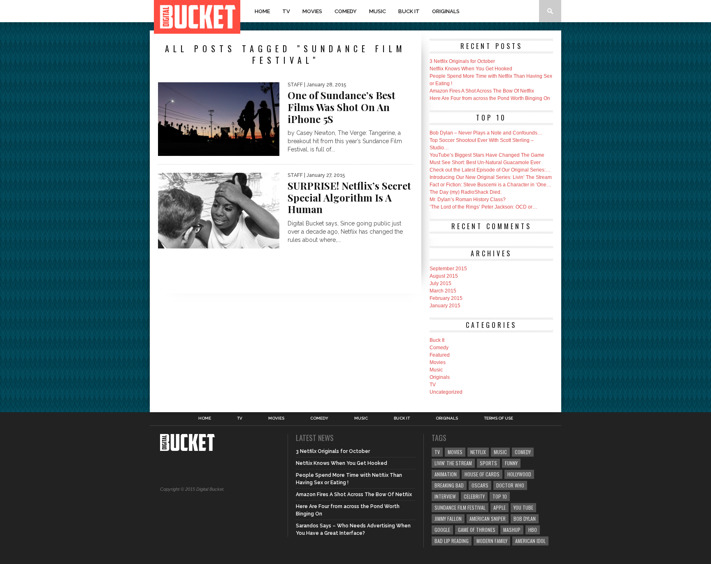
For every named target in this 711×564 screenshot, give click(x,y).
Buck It (409, 11)
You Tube (523, 507)
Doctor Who (510, 485)
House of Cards (482, 474)
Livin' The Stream (453, 463)
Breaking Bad (449, 485)
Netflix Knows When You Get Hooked (471, 69)
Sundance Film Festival (460, 507)
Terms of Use (498, 418)
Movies (312, 11)
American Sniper (487, 518)
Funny (511, 463)
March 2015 (443, 291)
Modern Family (491, 540)
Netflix (478, 451)
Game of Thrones (476, 529)
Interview (445, 496)
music (500, 451)
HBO (532, 529)
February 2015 (446, 298)
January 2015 (445, 306)
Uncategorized (446, 392)
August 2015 (444, 276)
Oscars (480, 485)
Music (377, 11)
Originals (446, 11)
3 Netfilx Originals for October (462, 61)
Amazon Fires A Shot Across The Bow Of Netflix (482, 91)
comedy (523, 451)
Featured (440, 355)
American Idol (530, 540)
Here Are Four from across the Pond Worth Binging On (490, 98)
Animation (445, 474)
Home (262, 11)
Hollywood (519, 474)
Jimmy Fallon (448, 518)
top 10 (500, 496)
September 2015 (448, 269)
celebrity (474, 496)
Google (442, 529)
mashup (511, 529)
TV (286, 11)
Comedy (346, 11)
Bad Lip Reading (451, 540)
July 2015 (440, 283)
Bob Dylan (525, 518)
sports (488, 463)
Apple (499, 507)
